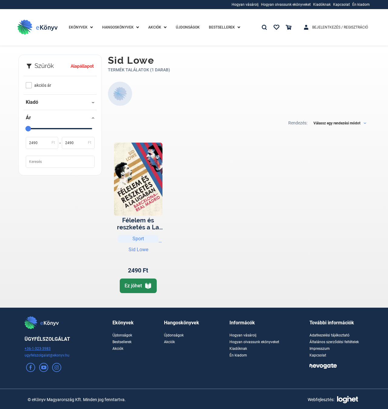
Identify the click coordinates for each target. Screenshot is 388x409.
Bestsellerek (122, 342)
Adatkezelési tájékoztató (329, 335)
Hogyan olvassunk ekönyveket (254, 342)
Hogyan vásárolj (242, 335)
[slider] (28, 128)
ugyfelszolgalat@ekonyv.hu (47, 355)
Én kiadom (238, 355)
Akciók (117, 348)
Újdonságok (122, 335)
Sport (138, 239)
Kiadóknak (238, 348)
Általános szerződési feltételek (334, 342)
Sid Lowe (138, 249)
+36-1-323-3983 (38, 348)
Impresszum (319, 348)
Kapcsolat (317, 355)
